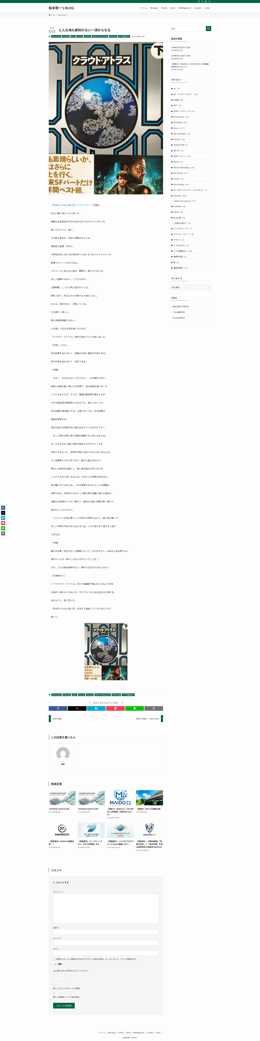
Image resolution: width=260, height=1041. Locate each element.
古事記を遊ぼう (182, 223)
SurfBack (179, 206)
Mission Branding (183, 167)
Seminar (87, 36)
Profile (120, 1032)
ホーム (102, 1032)
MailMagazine (138, 1032)
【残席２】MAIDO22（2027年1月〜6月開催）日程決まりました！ (190, 67)
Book (128, 1032)
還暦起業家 (180, 267)
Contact (150, 1032)
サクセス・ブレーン (183, 234)
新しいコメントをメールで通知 (66, 988)
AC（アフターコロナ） (185, 94)
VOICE (178, 212)
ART (177, 105)
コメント (58, 891)
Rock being (181, 184)
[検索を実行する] (208, 28)
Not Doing (113, 36)
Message (111, 1032)
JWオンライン (182, 156)
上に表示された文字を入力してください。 (71, 970)
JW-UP (178, 150)
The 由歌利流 (179, 312)
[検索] (209, 1)
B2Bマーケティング (183, 111)
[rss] (206, 1)
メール (57, 938)
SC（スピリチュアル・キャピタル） (190, 190)
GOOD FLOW (180, 144)
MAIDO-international (100, 36)
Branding (65, 36)
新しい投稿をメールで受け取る (66, 996)
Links (158, 1032)
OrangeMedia (179, 317)
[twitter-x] (202, 1)
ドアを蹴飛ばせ (124, 36)
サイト (56, 948)
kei (63, 763)
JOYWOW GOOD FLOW (180, 49)
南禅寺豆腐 (179, 256)
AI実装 (178, 99)
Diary (73, 36)
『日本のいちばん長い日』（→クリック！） (72, 205)
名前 (56, 927)
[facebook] (199, 1)
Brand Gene (56, 36)
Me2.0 (178, 161)
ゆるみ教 (179, 217)
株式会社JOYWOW (180, 306)
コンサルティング (182, 228)
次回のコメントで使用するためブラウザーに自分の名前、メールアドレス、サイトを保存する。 (96, 959)
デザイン (178, 239)
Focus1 (79, 36)
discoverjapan (181, 133)
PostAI (178, 178)
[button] (58, 708)
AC (176, 88)
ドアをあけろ (181, 245)
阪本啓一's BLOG (61, 7)
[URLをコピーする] (153, 708)
